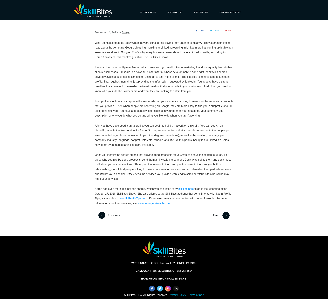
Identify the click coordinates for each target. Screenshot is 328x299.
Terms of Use (196, 295)
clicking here (186, 188)
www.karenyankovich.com (154, 203)
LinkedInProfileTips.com (132, 198)
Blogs (125, 32)
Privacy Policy (178, 295)
